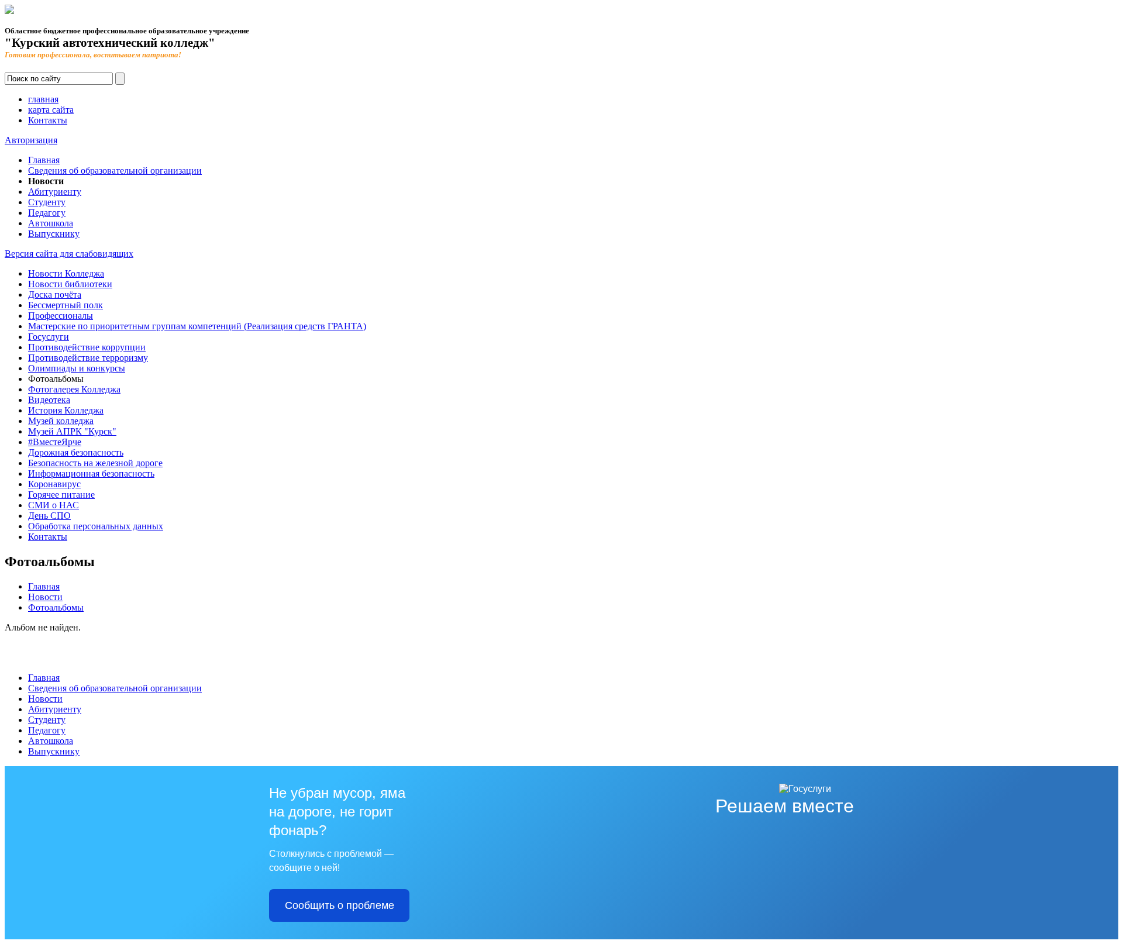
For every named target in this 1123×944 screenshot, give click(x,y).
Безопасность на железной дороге (95, 463)
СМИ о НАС (53, 505)
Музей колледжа (61, 421)
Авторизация (31, 140)
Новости (45, 597)
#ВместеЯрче (54, 442)
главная (43, 99)
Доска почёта (54, 294)
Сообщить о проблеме (339, 905)
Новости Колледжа (66, 273)
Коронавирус (54, 484)
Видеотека (49, 400)
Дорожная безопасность (75, 452)
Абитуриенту (54, 192)
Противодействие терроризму (88, 358)
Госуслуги (48, 337)
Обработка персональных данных (95, 526)
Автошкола (50, 223)
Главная (44, 160)
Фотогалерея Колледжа (74, 389)
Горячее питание (61, 494)
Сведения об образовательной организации (115, 170)
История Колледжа (66, 410)
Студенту (47, 202)
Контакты (47, 120)
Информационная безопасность (91, 473)
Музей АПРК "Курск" (72, 431)
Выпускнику (54, 234)
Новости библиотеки (70, 284)
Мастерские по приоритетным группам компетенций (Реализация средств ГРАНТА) (197, 326)
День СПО (49, 516)
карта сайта (51, 110)
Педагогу (47, 213)
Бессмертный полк (65, 305)
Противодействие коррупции (87, 347)
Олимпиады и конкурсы (76, 368)
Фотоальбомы (56, 607)
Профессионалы (60, 316)
